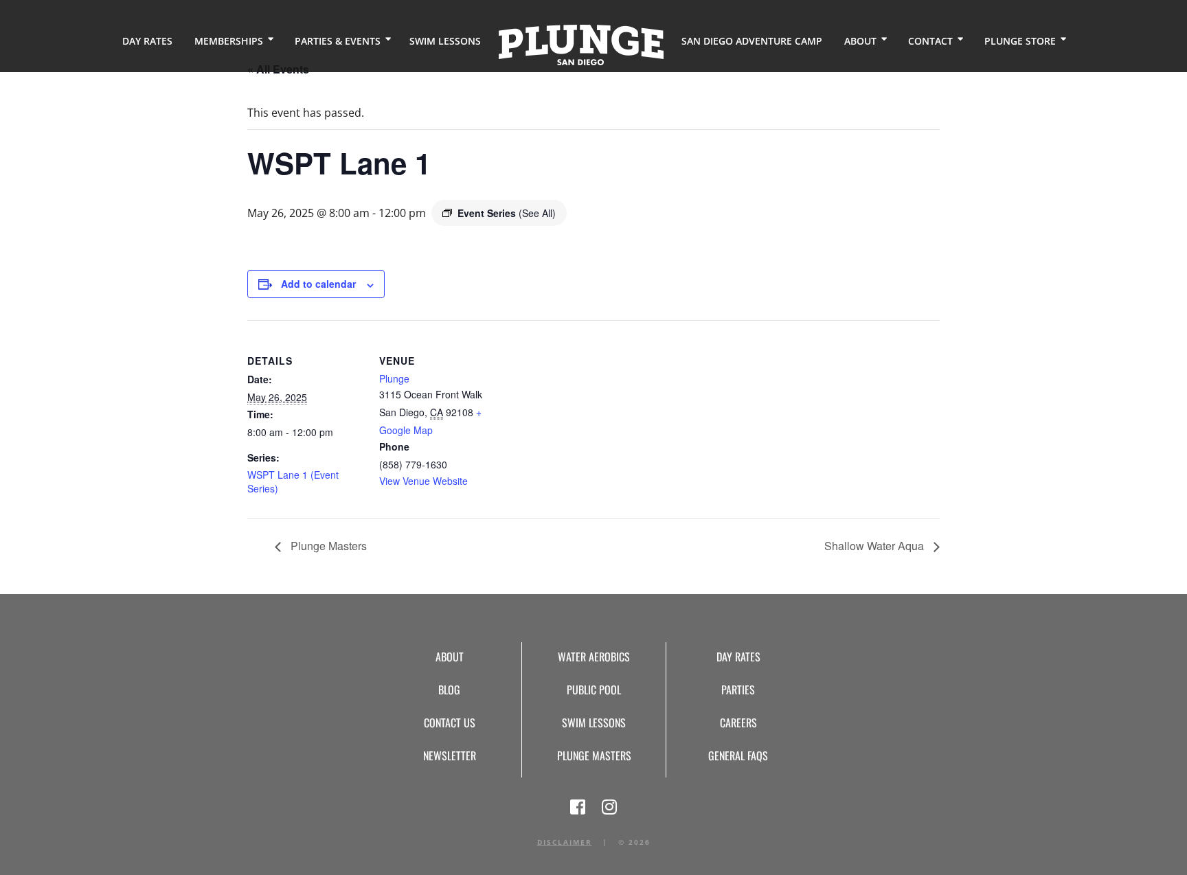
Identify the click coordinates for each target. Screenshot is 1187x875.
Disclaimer (564, 842)
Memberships (228, 40)
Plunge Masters (327, 546)
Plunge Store (1020, 40)
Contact (930, 40)
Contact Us (449, 722)
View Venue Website (423, 481)
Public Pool (594, 689)
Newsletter (449, 755)
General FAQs (738, 755)
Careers (738, 722)
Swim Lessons (445, 40)
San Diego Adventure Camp (751, 40)
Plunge (394, 378)
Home (581, 45)
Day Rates (147, 40)
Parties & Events (338, 40)
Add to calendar (318, 284)
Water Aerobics (594, 656)
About (860, 40)
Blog (449, 689)
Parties (738, 689)
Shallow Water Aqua (875, 546)
